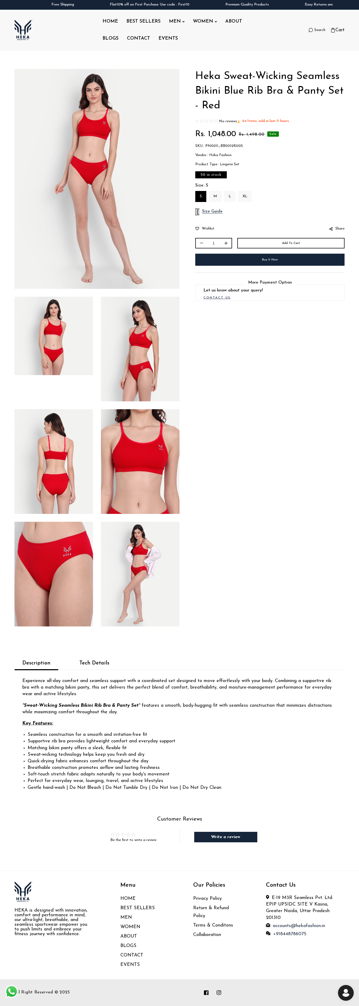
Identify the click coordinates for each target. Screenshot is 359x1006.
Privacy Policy (207, 898)
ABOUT (128, 936)
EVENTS (130, 964)
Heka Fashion (220, 155)
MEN (126, 917)
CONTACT (131, 955)
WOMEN (130, 927)
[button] (338, 30)
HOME (128, 898)
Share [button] (340, 229)
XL (245, 196)
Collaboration (208, 935)
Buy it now (270, 259)
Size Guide (212, 211)
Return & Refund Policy (211, 912)
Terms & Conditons (213, 925)
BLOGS (128, 946)
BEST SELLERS (137, 908)
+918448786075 (289, 934)
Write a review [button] (225, 837)
